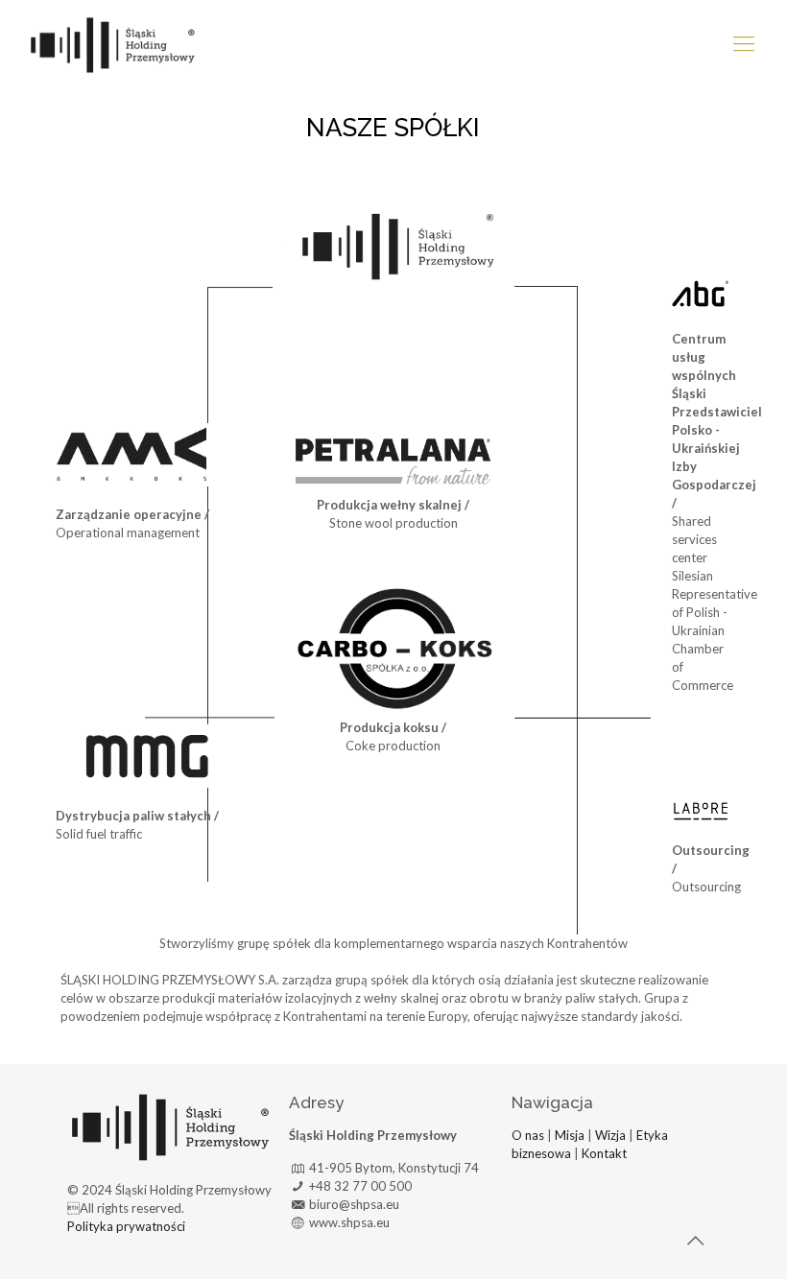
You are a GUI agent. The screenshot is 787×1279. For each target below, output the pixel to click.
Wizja (610, 1135)
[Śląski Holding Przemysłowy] (112, 43)
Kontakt (603, 1153)
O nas (528, 1135)
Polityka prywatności (126, 1226)
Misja (569, 1135)
